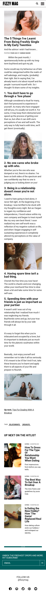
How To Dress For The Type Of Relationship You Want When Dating (32, 454)
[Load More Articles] (23, 546)
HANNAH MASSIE (25, 53)
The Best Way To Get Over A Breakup (33, 482)
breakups (26, 424)
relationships (14, 424)
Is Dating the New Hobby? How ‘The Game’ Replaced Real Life (33, 515)
